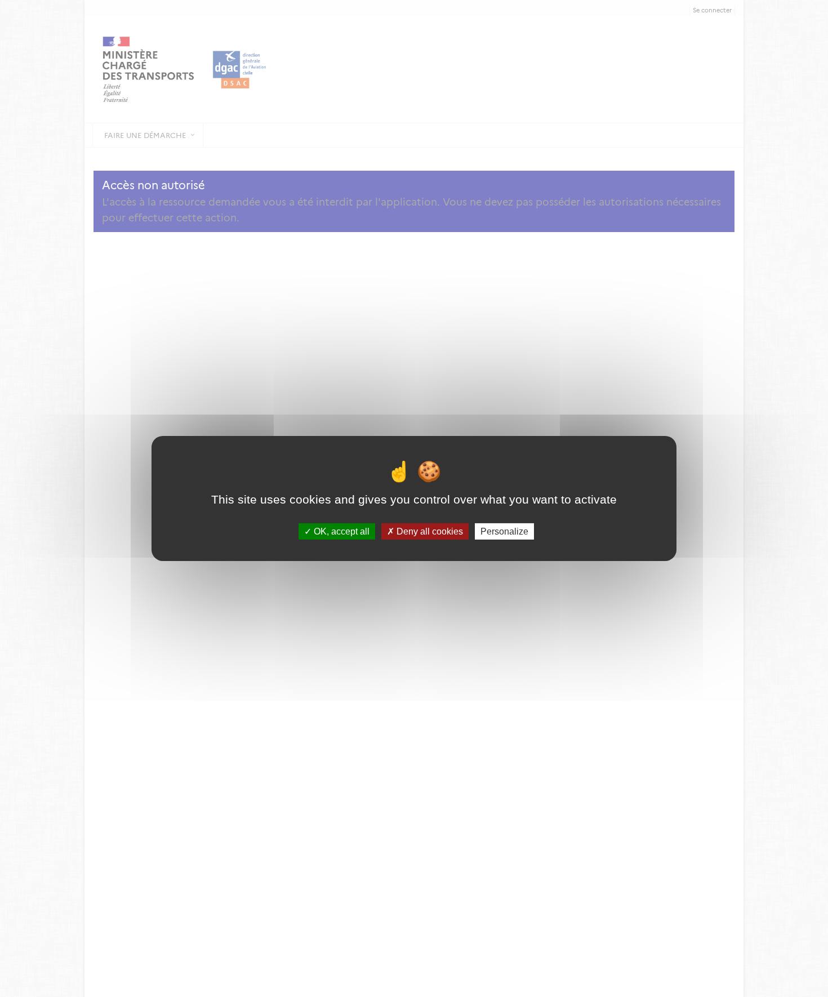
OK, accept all (340, 531)
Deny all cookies (428, 531)
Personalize (504, 531)
